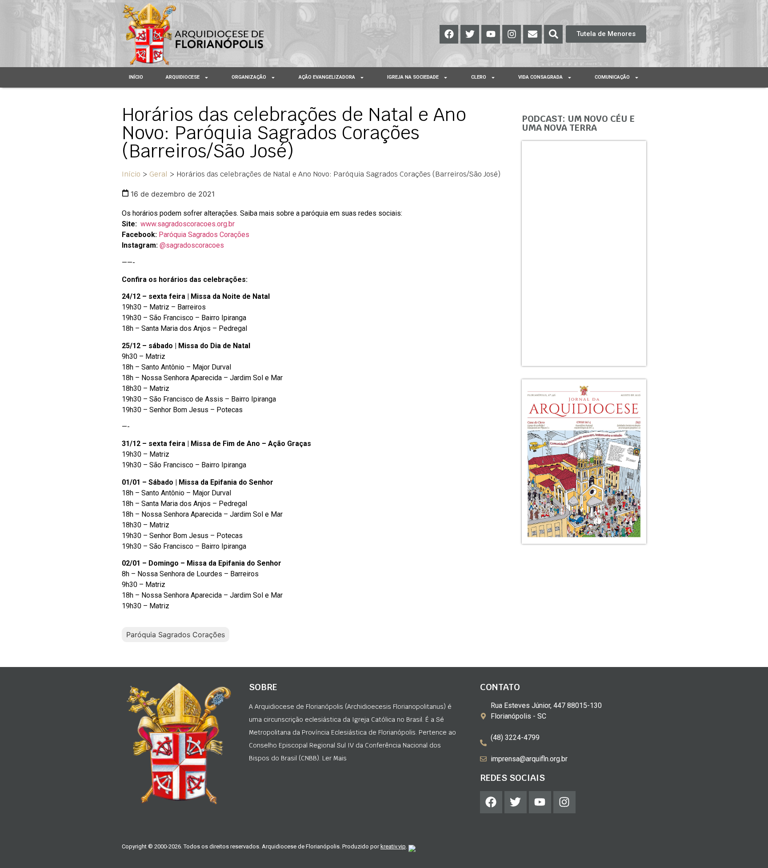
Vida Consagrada (540, 77)
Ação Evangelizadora (327, 77)
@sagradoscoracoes (192, 245)
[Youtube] (490, 34)
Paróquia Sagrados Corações (204, 234)
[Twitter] (469, 34)
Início (136, 77)
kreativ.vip (393, 846)
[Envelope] (532, 34)
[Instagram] (511, 34)
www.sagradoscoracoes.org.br (187, 224)
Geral (158, 174)
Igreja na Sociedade (413, 77)
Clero (478, 77)
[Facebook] (449, 34)
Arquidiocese (183, 77)
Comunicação (612, 77)
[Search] (553, 34)
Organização (249, 77)
